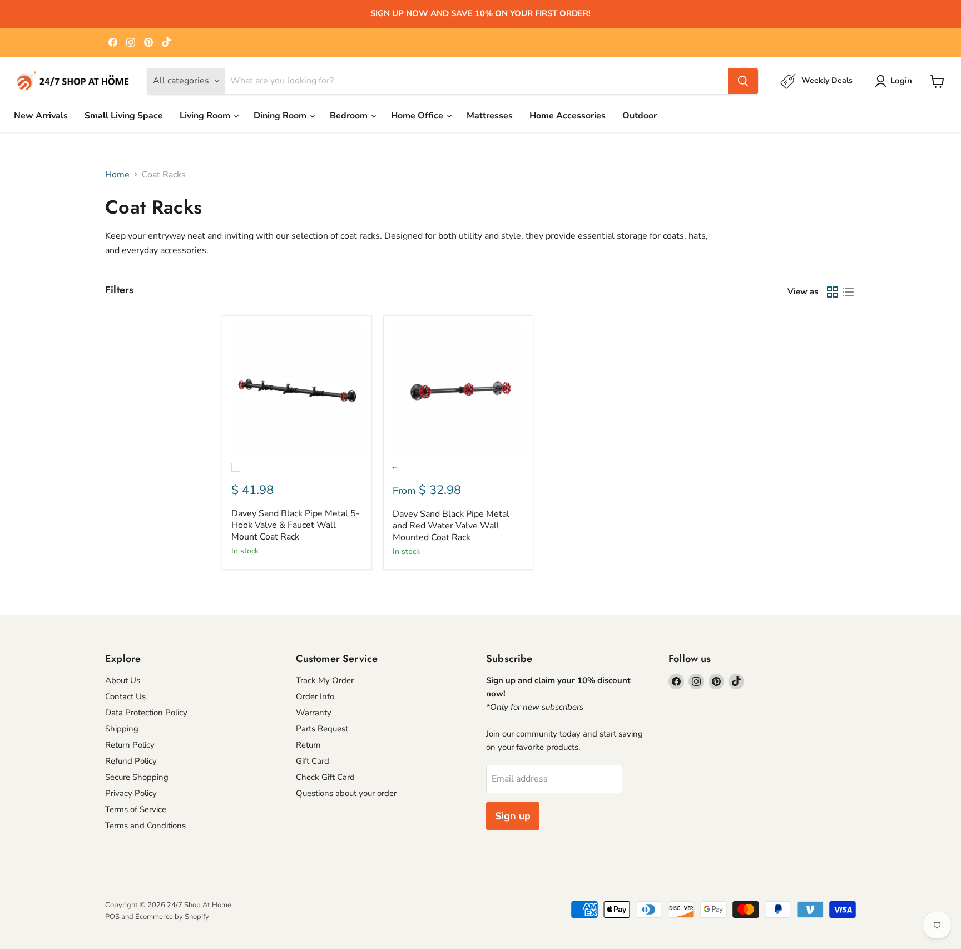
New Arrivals (41, 116)
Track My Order (325, 680)
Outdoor (639, 116)
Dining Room (281, 116)
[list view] (848, 292)
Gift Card (312, 761)
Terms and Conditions (145, 825)
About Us (122, 680)
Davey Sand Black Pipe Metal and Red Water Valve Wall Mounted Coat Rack (451, 525)
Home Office (418, 116)
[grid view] (832, 292)
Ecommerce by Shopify (172, 917)
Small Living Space (124, 116)
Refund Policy (131, 761)
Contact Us (125, 696)
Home (117, 175)
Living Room (206, 116)
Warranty (313, 712)
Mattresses (490, 116)
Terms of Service (135, 809)
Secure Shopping (137, 777)
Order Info (315, 696)
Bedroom (350, 116)
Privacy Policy (131, 793)
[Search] (743, 81)
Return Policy (130, 744)
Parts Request (322, 728)
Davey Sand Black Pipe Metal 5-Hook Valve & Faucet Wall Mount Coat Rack (295, 525)
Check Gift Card (325, 777)
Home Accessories (567, 116)
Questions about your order (346, 793)
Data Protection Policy (146, 712)
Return (308, 744)
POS (112, 917)
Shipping (121, 728)
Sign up (513, 816)
